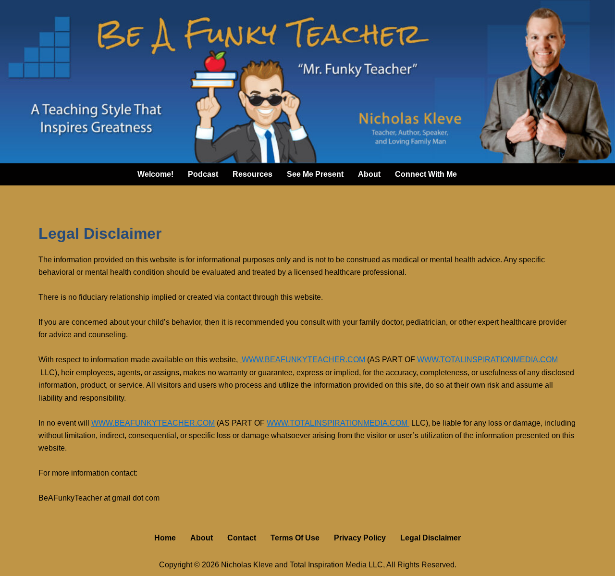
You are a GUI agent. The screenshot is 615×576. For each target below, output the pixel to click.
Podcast (203, 174)
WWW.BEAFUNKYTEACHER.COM (303, 359)
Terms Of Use (295, 538)
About (369, 174)
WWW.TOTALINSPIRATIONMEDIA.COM (487, 359)
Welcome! (155, 174)
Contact (241, 538)
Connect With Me (426, 174)
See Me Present (315, 174)
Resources (252, 174)
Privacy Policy (360, 538)
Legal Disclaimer (430, 538)
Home (165, 538)
